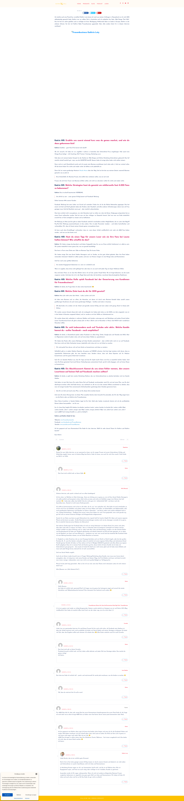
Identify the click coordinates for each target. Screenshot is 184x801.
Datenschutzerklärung (18, 798)
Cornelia (126, 623)
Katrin (126, 468)
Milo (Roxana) (124, 488)
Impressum (27, 798)
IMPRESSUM (94, 798)
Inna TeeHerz (125, 670)
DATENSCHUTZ (100, 798)
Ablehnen (19, 794)
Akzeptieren (7, 794)
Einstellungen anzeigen (31, 794)
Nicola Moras (83, 170)
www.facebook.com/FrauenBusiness (71, 422)
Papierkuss (125, 447)
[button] (36, 774)
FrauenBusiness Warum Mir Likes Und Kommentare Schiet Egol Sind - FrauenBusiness (108, 605)
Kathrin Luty (125, 753)
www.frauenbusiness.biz (67, 420)
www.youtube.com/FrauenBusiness (69, 424)
